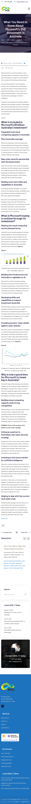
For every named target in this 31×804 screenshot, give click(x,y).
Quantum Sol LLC (16, 799)
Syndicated (22, 65)
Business (18, 561)
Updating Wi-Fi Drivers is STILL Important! (13, 614)
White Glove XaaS (6, 766)
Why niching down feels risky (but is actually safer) (15, 788)
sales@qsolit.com (17, 661)
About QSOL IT (5, 718)
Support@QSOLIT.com (22, 1)
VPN (21, 568)
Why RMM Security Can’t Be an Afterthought (12, 631)
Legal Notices (5, 727)
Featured (12, 563)
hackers (19, 563)
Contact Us (4, 721)
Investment (9, 65)
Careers (3, 724)
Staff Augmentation (6, 763)
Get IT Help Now (5, 753)
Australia (3, 65)
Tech (20, 565)
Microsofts (16, 65)
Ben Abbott (19, 63)
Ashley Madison (9, 561)
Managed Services (6, 760)
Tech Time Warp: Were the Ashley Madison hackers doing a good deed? (15, 779)
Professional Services (7, 756)
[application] (30, 803)
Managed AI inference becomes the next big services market (13, 784)
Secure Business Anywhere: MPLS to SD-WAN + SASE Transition (14, 622)
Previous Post (7, 532)
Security (7, 565)
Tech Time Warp (14, 568)
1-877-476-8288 (8, 1)
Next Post (24, 532)
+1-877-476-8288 (15, 659)
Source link (4, 518)
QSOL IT (17, 802)
